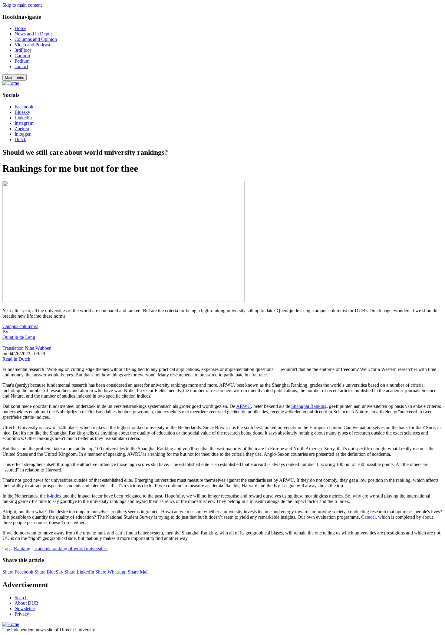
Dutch (20, 139)
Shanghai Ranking (309, 406)
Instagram (24, 123)
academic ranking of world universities (70, 548)
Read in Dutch (16, 359)
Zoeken (22, 128)
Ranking (22, 548)
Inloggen (23, 134)
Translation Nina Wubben (26, 348)
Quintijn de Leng (18, 337)
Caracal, (368, 517)
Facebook (24, 106)
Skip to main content (22, 5)
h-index (54, 495)
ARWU (243, 406)
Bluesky (22, 112)
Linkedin (23, 117)
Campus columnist (20, 326)
